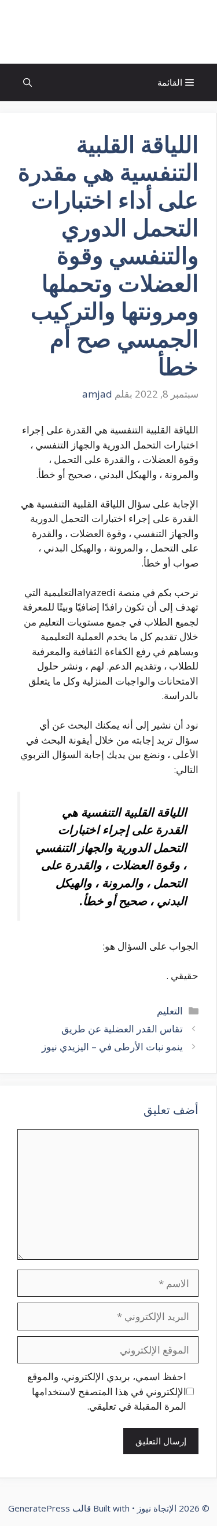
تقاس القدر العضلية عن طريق (121, 1028)
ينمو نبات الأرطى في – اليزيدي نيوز (112, 1046)
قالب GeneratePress (49, 1508)
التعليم (170, 1010)
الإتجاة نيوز (108, 32)
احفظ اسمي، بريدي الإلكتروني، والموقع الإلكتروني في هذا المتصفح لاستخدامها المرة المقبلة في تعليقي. (106, 1391)
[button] (27, 82)
